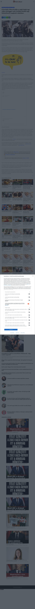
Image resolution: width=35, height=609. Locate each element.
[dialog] (17, 304)
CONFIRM (11, 329)
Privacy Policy (23, 332)
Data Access (17, 332)
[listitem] (17, 291)
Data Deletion (12, 332)
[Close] (33, 276)
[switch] (29, 294)
